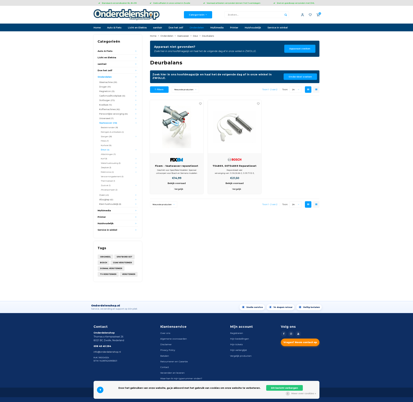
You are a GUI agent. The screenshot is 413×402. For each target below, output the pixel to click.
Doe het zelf (176, 27)
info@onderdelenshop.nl (107, 352)
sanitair (157, 27)
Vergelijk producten (241, 356)
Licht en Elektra (137, 27)
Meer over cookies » (303, 393)
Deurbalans (208, 36)
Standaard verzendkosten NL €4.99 (119, 3)
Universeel (106, 118)
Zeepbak (106, 167)
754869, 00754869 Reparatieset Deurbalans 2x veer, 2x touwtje (234, 166)
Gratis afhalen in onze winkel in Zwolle (171, 3)
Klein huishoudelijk (110, 204)
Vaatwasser (108, 123)
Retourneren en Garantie (174, 361)
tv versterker (108, 274)
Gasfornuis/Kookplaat (112, 96)
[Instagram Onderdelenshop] (291, 334)
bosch (103, 262)
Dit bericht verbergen (284, 388)
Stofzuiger (107, 100)
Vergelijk (178, 189)
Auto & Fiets (114, 27)
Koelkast (105, 105)
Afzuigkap (106, 199)
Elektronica (107, 172)
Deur (105, 149)
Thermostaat (108, 181)
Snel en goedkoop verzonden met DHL (296, 3)
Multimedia (217, 27)
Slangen (106, 136)
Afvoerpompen (109, 189)
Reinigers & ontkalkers (112, 132)
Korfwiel (106, 145)
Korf (104, 158)
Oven (104, 195)
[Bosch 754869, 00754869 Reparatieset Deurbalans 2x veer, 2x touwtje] (234, 127)
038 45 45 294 (102, 346)
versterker (128, 274)
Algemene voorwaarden (173, 338)
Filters (105, 141)
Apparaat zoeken (299, 48)
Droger (105, 87)
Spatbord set (124, 257)
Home (97, 27)
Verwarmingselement (112, 176)
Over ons (165, 333)
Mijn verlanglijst (238, 350)
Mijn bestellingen (239, 338)
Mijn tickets (236, 344)
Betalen (164, 356)
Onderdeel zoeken (300, 76)
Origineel (105, 257)
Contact (164, 367)
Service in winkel (277, 27)
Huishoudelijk (253, 27)
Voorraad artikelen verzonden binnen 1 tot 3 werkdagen (233, 3)
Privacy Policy (167, 350)
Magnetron (107, 91)
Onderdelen (197, 27)
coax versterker (122, 262)
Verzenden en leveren (172, 372)
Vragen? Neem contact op (300, 342)
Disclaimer (166, 344)
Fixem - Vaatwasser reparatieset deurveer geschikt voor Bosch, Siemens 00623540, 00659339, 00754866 (176, 166)
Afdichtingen (108, 154)
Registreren (236, 333)
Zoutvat (106, 185)
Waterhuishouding (111, 163)
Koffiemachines (109, 109)
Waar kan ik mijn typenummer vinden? (181, 378)
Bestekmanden (109, 127)
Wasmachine (108, 82)
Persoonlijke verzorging (113, 114)
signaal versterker (111, 268)
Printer (234, 27)
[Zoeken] (285, 14)
